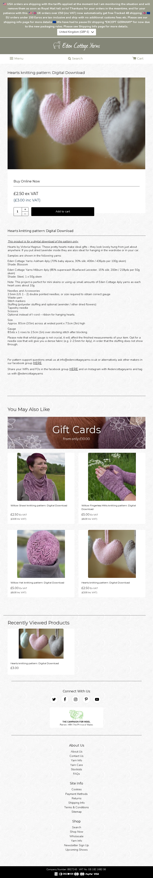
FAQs (76, 774)
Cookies (77, 789)
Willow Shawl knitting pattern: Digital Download (39, 505)
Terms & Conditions (76, 807)
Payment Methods (76, 794)
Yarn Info (76, 760)
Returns (76, 798)
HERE (37, 363)
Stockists (76, 769)
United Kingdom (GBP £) (74, 32)
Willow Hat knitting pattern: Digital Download (37, 582)
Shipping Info (76, 803)
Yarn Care (76, 765)
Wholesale (76, 836)
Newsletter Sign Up (76, 845)
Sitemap (77, 812)
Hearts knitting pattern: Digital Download (105, 582)
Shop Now (76, 832)
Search (76, 827)
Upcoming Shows (77, 850)
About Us (76, 751)
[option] (76, 123)
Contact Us (76, 756)
